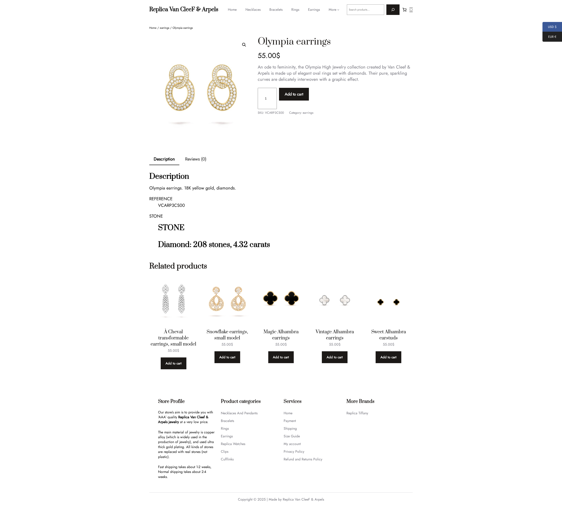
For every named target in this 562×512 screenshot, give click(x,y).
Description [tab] (164, 159)
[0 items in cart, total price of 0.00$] (404, 10)
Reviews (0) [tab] (195, 159)
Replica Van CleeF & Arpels (183, 9)
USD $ (549, 27)
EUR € (549, 37)
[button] (244, 45)
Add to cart (294, 94)
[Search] (393, 9)
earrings (164, 28)
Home (153, 28)
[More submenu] (338, 10)
